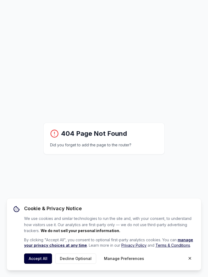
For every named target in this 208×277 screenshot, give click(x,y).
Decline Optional (76, 258)
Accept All (38, 258)
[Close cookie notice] (190, 258)
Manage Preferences (124, 258)
